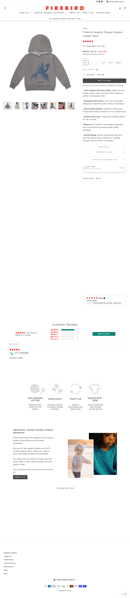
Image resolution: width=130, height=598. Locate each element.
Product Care (104, 152)
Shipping (86, 54)
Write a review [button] (104, 334)
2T (86, 63)
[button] (88, 41)
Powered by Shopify (65, 590)
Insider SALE (104, 13)
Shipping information (104, 160)
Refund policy (8, 567)
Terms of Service (9, 563)
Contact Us (8, 556)
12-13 (118, 63)
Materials (104, 147)
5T (97, 63)
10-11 (111, 63)
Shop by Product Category (49, 13)
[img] (14, 350)
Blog (5, 573)
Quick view (18, 521)
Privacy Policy (9, 560)
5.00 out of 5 (31, 333)
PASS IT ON (88, 13)
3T (91, 63)
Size (85, 59)
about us (20, 477)
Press (6, 570)
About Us (74, 13)
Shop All (24, 13)
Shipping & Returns (10, 553)
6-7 (103, 63)
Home (85, 28)
